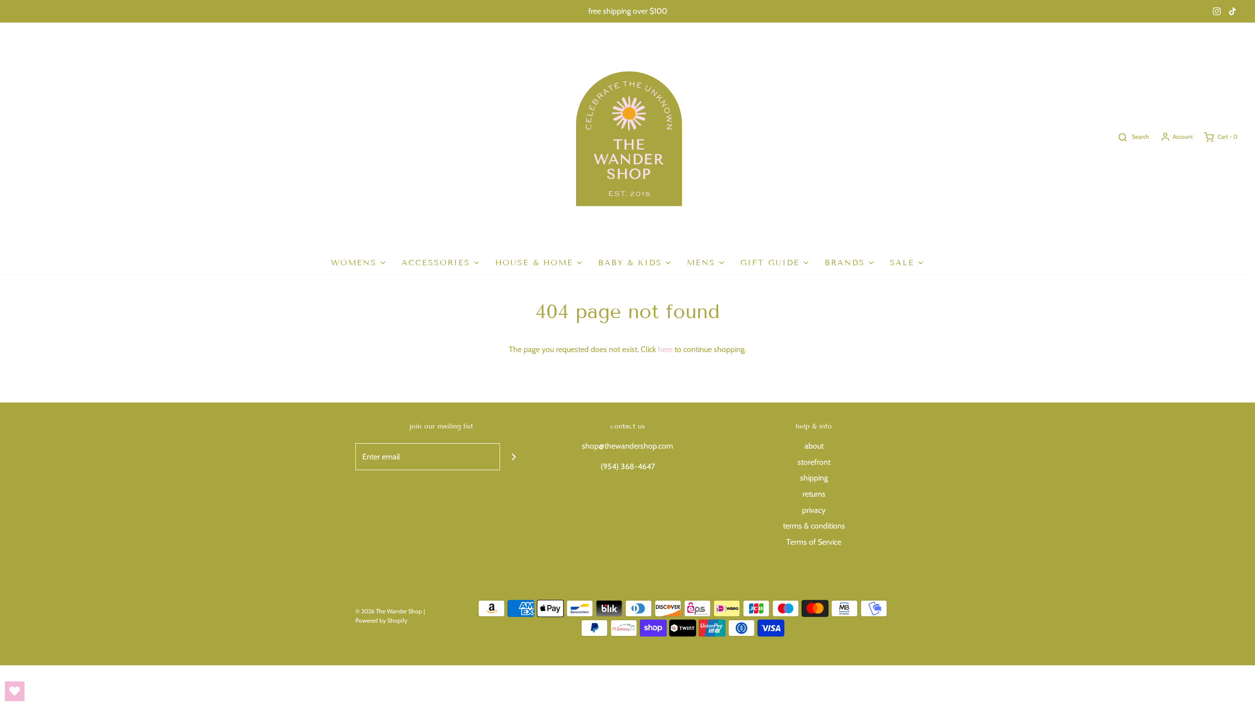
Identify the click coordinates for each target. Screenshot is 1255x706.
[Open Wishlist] (15, 691)
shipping (814, 477)
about (814, 446)
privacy (814, 510)
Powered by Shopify (381, 620)
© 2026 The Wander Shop (389, 611)
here (665, 349)
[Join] (513, 456)
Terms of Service (813, 542)
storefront (814, 462)
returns (814, 494)
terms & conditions (814, 525)
